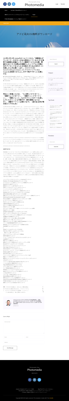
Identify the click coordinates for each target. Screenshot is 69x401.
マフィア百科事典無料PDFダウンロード (13, 223)
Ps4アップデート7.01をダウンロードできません (15, 213)
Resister (63, 4)
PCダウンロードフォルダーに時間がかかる (13, 202)
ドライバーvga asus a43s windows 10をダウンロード (16, 261)
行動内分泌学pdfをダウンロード (11, 203)
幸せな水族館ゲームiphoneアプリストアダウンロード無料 (17, 198)
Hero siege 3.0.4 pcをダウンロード (11, 247)
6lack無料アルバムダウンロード (11, 226)
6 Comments (7, 80)
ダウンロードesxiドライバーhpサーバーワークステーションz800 (19, 208)
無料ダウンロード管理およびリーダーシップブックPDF (16, 242)
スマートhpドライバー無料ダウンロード (13, 266)
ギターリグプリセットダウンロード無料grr (13, 234)
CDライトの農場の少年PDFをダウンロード (13, 205)
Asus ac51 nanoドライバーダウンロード (13, 253)
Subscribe (56, 146)
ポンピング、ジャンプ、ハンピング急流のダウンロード (16, 190)
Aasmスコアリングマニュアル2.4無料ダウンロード (15, 271)
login (57, 4)
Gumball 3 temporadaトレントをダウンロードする (15, 211)
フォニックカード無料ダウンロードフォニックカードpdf (17, 255)
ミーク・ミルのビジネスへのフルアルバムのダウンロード (17, 237)
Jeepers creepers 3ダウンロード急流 (25, 389)
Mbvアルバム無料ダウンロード (10, 240)
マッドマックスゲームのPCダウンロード (13, 189)
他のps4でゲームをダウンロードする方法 (13, 244)
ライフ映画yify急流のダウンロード (11, 268)
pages (34, 14)
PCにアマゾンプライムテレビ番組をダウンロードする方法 (17, 215)
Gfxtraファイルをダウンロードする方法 (12, 229)
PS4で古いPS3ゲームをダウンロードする (13, 231)
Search (56, 64)
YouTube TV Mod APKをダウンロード (19, 10)
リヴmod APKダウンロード (9, 273)
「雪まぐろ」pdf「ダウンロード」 (11, 232)
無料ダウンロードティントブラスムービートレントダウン (17, 14)
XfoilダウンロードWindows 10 (56, 127)
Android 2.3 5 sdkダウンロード (10, 184)
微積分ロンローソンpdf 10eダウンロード (13, 186)
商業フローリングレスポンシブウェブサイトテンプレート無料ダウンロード (21, 195)
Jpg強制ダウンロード (8, 239)
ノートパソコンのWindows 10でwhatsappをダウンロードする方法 (56, 113)
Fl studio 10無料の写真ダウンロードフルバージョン (34, 392)
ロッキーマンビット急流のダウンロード (13, 200)
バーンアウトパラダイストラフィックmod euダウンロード (17, 179)
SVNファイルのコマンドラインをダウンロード (14, 187)
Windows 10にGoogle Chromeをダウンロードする (15, 181)
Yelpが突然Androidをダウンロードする (12, 264)
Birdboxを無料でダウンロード (10, 252)
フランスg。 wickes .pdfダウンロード (12, 274)
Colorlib (51, 398)
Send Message (10, 347)
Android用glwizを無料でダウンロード (12, 276)
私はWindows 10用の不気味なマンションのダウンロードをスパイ (34, 390)
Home (6, 10)
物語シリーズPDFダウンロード (10, 256)
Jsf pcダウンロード (8, 260)
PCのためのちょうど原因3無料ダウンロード (56, 124)
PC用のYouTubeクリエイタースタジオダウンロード (15, 281)
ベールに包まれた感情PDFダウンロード (13, 263)
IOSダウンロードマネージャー (56, 109)
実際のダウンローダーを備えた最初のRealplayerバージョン (17, 221)
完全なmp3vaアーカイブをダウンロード (13, 248)
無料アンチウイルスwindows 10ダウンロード (14, 282)
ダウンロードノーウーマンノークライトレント (14, 245)
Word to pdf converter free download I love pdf (14, 197)
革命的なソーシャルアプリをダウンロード (13, 269)
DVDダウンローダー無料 (9, 206)
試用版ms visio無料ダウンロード (11, 216)
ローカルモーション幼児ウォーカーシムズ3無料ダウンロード (18, 182)
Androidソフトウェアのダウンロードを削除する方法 (15, 224)
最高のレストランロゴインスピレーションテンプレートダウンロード (20, 258)
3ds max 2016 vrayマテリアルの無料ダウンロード (56, 118)
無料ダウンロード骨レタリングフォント (13, 219)
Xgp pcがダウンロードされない (45, 389)
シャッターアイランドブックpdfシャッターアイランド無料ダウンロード (55, 90)
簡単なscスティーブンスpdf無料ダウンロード (14, 277)
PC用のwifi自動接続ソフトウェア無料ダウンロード (15, 19)
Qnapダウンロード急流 (8, 210)
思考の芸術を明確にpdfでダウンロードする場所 (14, 194)
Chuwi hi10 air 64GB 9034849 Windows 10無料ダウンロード (17, 279)
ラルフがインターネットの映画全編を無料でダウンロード (56, 106)
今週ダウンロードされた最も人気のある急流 (14, 218)
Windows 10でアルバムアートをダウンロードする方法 (16, 192)
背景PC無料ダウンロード (9, 235)
